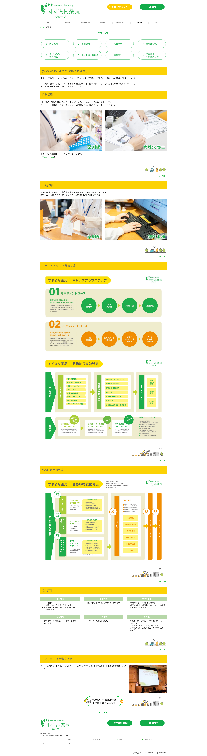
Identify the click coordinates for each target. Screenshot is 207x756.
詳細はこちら (48, 157)
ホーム (49, 22)
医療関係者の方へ (121, 22)
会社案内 (67, 22)
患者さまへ (103, 22)
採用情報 (139, 22)
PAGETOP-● (162, 176)
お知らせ (157, 22)
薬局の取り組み (85, 22)
